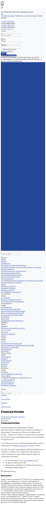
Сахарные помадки (8, 90)
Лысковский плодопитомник (12, 109)
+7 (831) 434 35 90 (7, 25)
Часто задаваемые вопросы (11, 153)
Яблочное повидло (8, 88)
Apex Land (5, 113)
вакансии (23, 446)
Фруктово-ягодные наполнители (13, 67)
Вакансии (4, 122)
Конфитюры (5, 65)
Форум (3, 126)
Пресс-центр (6, 235)
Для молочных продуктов (10, 78)
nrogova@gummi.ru (30, 460)
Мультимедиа (6, 143)
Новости (4, 141)
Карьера (4, 116)
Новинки (4, 242)
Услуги (3, 223)
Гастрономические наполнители (13, 73)
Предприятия (6, 101)
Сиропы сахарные (8, 92)
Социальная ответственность (12, 114)
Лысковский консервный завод (13, 105)
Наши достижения (8, 124)
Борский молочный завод (11, 103)
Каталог (4, 158)
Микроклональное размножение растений (17, 132)
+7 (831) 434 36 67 (7, 22)
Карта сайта (5, 155)
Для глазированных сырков (11, 76)
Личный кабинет (7, 383)
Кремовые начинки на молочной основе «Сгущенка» (21, 69)
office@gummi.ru (7, 382)
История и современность (11, 97)
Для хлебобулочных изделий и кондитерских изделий (22, 82)
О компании (5, 191)
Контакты (4, 246)
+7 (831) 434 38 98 (8, 16)
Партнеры (5, 233)
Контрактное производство (11, 130)
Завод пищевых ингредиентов (12, 107)
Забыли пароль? (7, 51)
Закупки (4, 244)
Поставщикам (6, 135)
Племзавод (5, 111)
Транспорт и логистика (10, 134)
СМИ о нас (5, 145)
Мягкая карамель (7, 71)
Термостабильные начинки (11, 84)
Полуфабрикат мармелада (11, 94)
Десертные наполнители (10, 74)
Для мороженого (7, 80)
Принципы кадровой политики (13, 118)
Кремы (3, 86)
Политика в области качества (12, 99)
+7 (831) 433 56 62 (30, 16)
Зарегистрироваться (9, 55)
